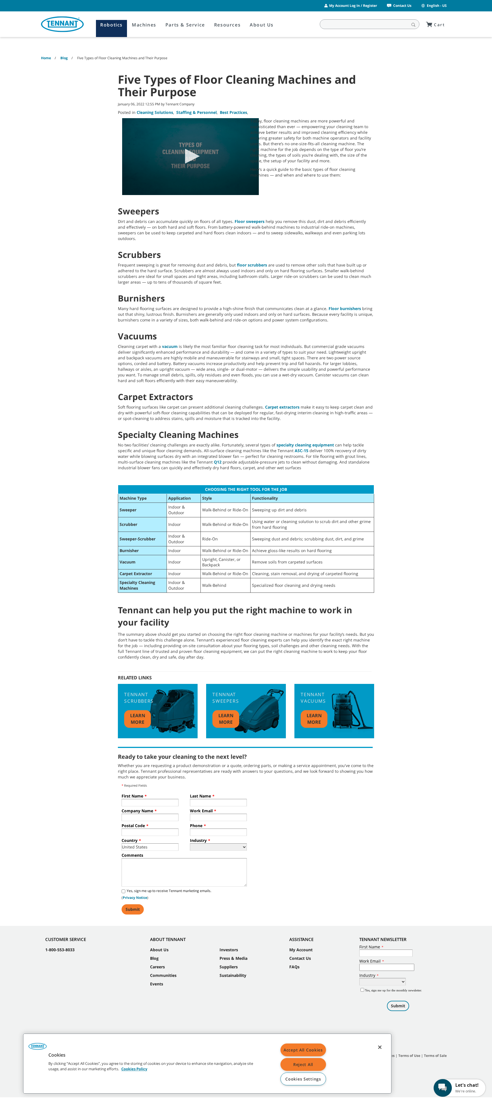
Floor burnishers (345, 308)
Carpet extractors (282, 407)
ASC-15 (301, 450)
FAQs (294, 966)
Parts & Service (185, 25)
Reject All (303, 1064)
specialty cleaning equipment (305, 445)
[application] (190, 156)
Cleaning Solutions (155, 112)
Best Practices (233, 112)
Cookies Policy (134, 1069)
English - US (437, 5)
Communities (163, 975)
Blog (154, 958)
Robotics (111, 25)
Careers (157, 966)
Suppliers (229, 966)
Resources (227, 25)
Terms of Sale (435, 1055)
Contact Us (402, 5)
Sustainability (233, 975)
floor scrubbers (252, 265)
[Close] (380, 1047)
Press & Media (233, 958)
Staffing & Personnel (196, 112)
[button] (191, 156)
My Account (301, 949)
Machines (144, 25)
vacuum (170, 346)
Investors (229, 949)
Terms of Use (409, 1055)
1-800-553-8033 (60, 949)
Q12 (218, 462)
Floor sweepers (250, 221)
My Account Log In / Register (353, 5)
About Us (262, 25)
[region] (207, 1063)
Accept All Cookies (303, 1050)
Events (156, 984)
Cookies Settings (303, 1079)
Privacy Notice (135, 897)
